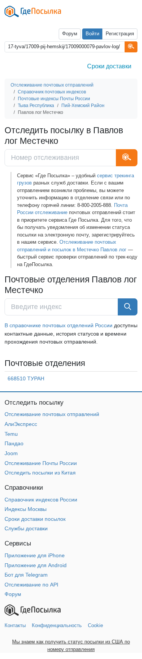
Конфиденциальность (57, 625)
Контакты (15, 625)
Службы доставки (26, 528)
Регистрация (120, 33)
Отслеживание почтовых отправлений (52, 414)
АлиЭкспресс (21, 424)
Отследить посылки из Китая (40, 473)
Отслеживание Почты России (41, 463)
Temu (11, 434)
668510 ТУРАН (26, 378)
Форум (69, 33)
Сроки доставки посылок (35, 519)
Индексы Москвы (26, 509)
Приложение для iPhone (35, 555)
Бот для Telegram (26, 575)
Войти (92, 33)
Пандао (14, 443)
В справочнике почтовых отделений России (58, 325)
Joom (11, 453)
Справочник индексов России (41, 500)
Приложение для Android (36, 565)
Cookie (95, 625)
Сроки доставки (109, 66)
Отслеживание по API (31, 585)
